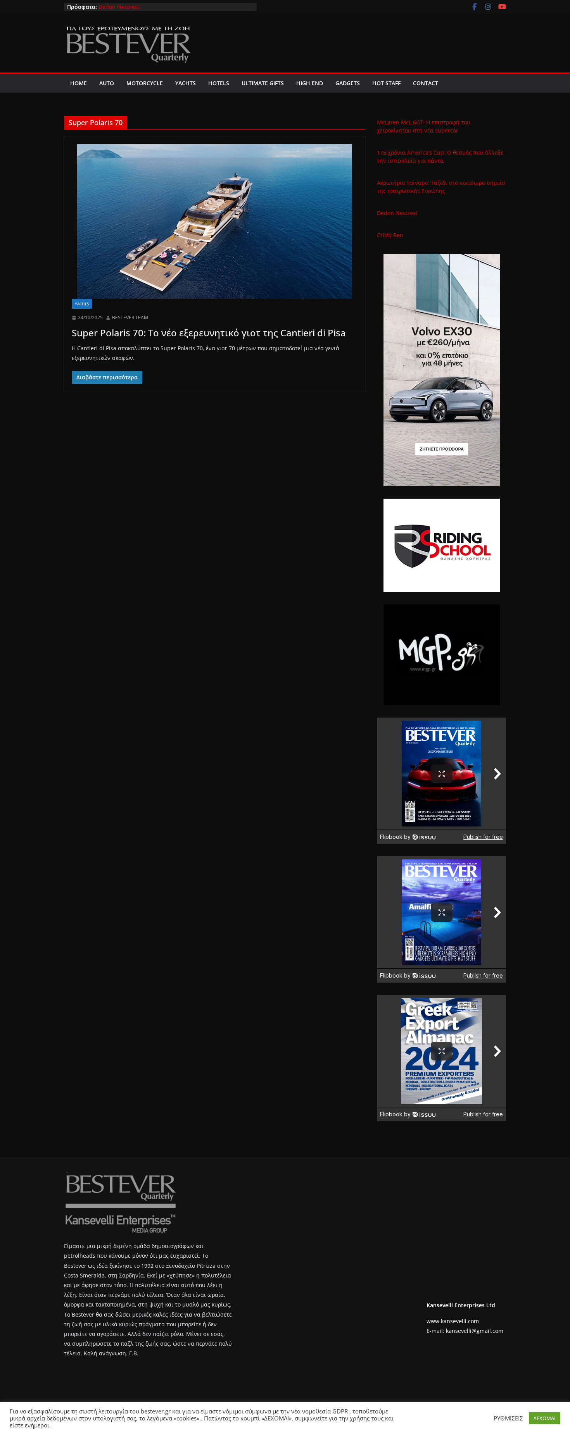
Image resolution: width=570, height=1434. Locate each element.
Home (78, 83)
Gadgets (347, 83)
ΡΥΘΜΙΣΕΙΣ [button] (508, 1418)
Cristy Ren (390, 235)
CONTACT (425, 83)
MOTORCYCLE (144, 83)
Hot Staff (386, 83)
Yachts (185, 83)
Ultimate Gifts (263, 83)
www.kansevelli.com (453, 1321)
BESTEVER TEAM (130, 317)
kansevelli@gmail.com (474, 1330)
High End (309, 83)
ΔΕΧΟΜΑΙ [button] (545, 1418)
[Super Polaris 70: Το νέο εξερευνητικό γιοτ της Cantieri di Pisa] (215, 221)
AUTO (106, 83)
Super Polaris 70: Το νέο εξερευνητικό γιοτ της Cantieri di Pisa (209, 332)
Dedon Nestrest (118, 6)
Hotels (218, 83)
